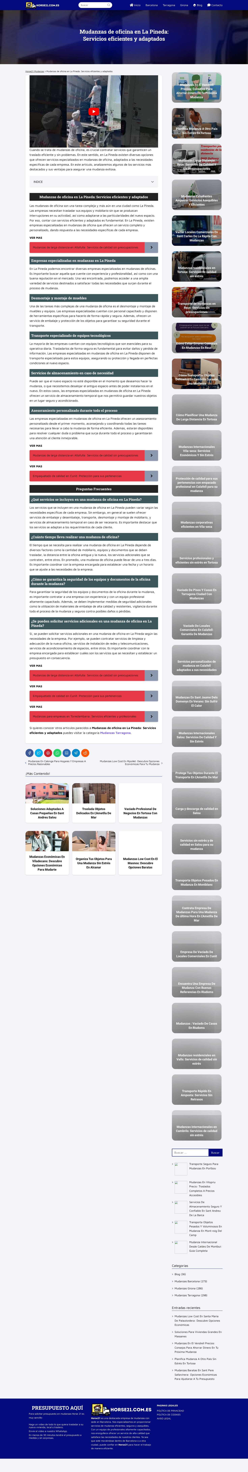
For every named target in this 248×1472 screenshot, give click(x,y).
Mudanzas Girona (185, 1288)
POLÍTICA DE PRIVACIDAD (170, 1410)
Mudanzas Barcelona (187, 1281)
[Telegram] (76, 753)
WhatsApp (61, 1431)
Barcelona (152, 5)
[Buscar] (108, 5)
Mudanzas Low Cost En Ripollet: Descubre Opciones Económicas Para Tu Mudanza (129, 762)
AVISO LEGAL (164, 1418)
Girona (184, 5)
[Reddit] (85, 753)
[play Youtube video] (94, 111)
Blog (177, 1274)
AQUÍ (76, 1407)
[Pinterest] (48, 753)
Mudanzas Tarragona (187, 1295)
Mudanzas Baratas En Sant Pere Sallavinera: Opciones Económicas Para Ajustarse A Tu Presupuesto (196, 1374)
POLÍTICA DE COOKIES (169, 1414)
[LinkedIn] (67, 753)
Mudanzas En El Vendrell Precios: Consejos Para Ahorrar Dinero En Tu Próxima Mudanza (196, 1347)
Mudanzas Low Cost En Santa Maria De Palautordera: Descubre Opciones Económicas (197, 1320)
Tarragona (169, 5)
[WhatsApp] (57, 753)
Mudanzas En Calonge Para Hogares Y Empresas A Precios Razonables (57, 762)
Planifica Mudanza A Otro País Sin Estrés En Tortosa (195, 1361)
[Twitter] (39, 753)
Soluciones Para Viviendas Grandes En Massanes (198, 1334)
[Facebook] (29, 753)
